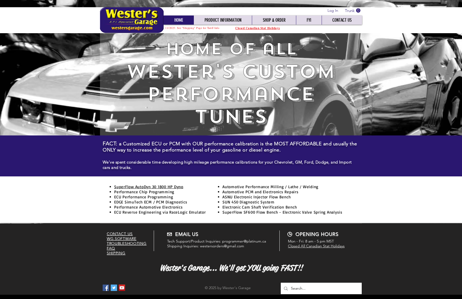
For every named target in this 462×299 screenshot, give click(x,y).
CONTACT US (120, 233)
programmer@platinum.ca (244, 241)
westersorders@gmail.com (222, 246)
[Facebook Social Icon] (106, 288)
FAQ (111, 248)
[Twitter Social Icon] (114, 288)
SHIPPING (116, 253)
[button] (352, 10)
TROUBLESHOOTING (127, 243)
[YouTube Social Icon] (122, 288)
